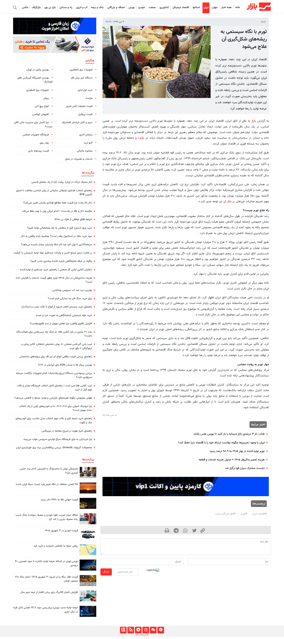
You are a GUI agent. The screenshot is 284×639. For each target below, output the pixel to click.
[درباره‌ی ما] (160, 630)
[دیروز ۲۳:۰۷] (88, 595)
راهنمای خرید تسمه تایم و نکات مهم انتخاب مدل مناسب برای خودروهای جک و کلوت (54, 420)
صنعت (152, 7)
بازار (253, 121)
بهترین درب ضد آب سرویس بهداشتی (72, 290)
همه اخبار (226, 7)
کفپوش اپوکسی (40, 114)
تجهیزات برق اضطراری (81, 70)
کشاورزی (164, 7)
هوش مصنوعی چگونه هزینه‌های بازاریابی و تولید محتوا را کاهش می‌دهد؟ (53, 398)
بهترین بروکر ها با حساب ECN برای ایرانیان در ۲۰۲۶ (65, 365)
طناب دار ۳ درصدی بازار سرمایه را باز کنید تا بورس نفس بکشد (229, 434)
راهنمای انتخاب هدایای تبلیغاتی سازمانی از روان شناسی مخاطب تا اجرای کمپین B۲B (54, 193)
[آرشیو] (123, 630)
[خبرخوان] (130, 630)
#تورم (244, 514)
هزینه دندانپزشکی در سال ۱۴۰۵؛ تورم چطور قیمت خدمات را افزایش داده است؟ (54, 280)
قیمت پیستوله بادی (38, 151)
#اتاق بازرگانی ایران (225, 514)
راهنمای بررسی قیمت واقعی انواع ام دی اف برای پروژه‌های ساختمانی (55, 357)
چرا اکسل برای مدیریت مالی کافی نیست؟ (33, 124)
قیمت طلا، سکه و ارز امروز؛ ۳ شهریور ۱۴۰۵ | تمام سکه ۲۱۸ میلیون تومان (46, 579)
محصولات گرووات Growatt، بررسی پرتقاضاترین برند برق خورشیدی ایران (54, 448)
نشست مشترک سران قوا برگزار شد (245, 468)
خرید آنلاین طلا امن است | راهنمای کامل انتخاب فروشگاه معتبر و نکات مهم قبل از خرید (54, 388)
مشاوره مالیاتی (85, 151)
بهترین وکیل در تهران (37, 70)
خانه (237, 7)
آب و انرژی (81, 7)
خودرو (141, 7)
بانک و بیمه (97, 7)
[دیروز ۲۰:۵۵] (88, 564)
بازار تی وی (50, 7)
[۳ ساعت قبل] (88, 580)
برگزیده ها (88, 172)
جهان (214, 7)
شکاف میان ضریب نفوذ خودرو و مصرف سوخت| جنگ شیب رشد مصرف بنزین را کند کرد (47, 517)
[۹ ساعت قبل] (88, 518)
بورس (131, 7)
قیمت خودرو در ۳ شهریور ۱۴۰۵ (61, 531)
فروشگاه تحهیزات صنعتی (36, 135)
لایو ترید (88, 143)
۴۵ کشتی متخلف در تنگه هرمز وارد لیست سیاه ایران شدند (47, 484)
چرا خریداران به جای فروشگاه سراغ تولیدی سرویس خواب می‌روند (57, 439)
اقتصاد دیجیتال (181, 7)
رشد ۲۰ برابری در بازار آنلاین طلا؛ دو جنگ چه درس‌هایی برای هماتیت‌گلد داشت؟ (54, 334)
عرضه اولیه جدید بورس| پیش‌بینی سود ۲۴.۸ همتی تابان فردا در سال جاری (45, 610)
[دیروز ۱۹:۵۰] (88, 487)
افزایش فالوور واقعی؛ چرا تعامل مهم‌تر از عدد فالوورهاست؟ (61, 324)
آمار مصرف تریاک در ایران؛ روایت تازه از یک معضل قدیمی (61, 182)
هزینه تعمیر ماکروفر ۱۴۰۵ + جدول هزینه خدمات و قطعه (232, 459)
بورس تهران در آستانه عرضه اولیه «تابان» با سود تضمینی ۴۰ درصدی (46, 563)
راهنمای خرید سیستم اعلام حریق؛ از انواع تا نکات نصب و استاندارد (56, 307)
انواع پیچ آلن (42, 106)
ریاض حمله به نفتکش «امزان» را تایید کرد (56, 546)
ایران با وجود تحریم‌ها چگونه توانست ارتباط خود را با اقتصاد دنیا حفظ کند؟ (221, 442)
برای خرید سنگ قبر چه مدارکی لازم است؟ (70, 298)
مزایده (89, 98)
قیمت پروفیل (85, 114)
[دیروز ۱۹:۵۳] (88, 611)
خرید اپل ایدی (85, 90)
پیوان (46, 98)
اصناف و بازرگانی (116, 7)
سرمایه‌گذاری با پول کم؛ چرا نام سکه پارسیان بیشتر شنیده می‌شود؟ (56, 244)
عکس (25, 7)
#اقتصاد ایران (259, 514)
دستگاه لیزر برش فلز (82, 78)
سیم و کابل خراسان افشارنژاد (77, 122)
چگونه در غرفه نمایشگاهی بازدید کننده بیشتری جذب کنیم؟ (61, 261)
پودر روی (44, 143)
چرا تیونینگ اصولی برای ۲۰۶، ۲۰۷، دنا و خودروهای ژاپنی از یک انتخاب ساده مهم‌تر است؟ (55, 408)
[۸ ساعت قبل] (88, 503)
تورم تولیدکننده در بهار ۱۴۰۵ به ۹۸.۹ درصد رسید (237, 451)
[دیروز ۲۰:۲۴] (88, 549)
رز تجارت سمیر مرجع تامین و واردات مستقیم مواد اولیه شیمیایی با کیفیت (53, 253)
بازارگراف (36, 7)
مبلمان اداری (86, 135)
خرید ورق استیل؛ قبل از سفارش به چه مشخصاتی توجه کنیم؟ (59, 228)
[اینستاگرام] (145, 630)
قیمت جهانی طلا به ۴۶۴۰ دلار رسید (59, 500)
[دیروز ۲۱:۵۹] (88, 472)
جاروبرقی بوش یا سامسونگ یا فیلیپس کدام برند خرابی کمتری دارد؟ (49, 471)
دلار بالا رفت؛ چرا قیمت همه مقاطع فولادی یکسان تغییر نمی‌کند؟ (57, 203)
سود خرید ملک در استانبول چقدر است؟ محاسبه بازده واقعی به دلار (56, 236)
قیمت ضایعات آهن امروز (79, 106)
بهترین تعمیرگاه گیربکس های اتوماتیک (35, 80)
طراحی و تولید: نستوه (142, 634)
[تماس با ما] (153, 630)
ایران (206, 7)
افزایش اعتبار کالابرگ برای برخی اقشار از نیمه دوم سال (49, 592)
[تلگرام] (138, 630)
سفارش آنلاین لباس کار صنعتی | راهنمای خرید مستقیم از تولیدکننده (56, 270)
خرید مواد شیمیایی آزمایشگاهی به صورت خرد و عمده (64, 315)
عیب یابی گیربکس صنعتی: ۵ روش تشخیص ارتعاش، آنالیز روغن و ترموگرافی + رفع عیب (56, 346)
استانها (196, 7)
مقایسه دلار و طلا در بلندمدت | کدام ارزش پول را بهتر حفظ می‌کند (57, 211)
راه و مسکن (65, 7)
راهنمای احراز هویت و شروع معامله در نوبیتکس (67, 431)
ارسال (106, 572)
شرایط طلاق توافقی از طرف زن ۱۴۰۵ (73, 219)
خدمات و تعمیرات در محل (79, 159)
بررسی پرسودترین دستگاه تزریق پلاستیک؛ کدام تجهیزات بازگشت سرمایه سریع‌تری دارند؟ (54, 375)
